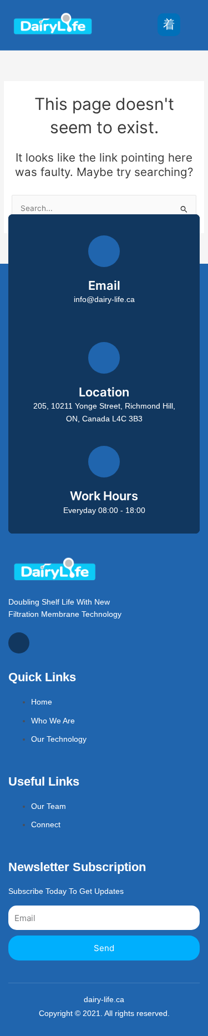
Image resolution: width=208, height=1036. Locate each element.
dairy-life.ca (104, 999)
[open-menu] (169, 24)
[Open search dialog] (194, 25)
